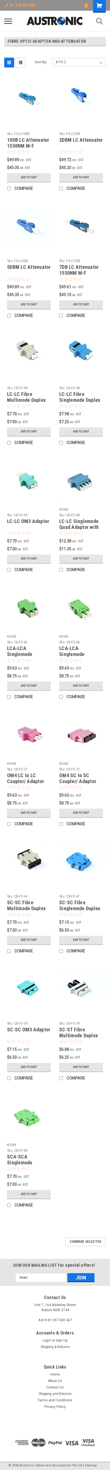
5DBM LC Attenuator (29, 267)
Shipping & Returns (55, 1347)
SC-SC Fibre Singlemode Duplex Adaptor (79, 908)
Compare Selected (85, 1242)
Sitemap (91, 1465)
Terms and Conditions (55, 1400)
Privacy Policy (55, 1407)
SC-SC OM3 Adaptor (28, 1029)
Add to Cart (29, 177)
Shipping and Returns (55, 1394)
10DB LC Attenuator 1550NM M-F (28, 143)
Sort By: (41, 62)
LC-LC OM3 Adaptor (28, 521)
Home (55, 1374)
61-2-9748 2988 (22, 5)
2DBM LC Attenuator (81, 140)
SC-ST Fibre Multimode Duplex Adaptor (78, 1035)
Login (47, 1340)
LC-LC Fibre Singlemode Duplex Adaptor (79, 400)
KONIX (64, 509)
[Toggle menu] (8, 21)
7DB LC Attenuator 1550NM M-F (79, 270)
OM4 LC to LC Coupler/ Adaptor (25, 778)
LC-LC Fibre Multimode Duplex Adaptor (26, 400)
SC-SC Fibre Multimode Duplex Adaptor (26, 908)
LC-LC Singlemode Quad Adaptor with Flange (79, 527)
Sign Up (61, 1340)
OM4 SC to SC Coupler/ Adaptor (77, 778)
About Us (55, 1381)
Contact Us (55, 1387)
